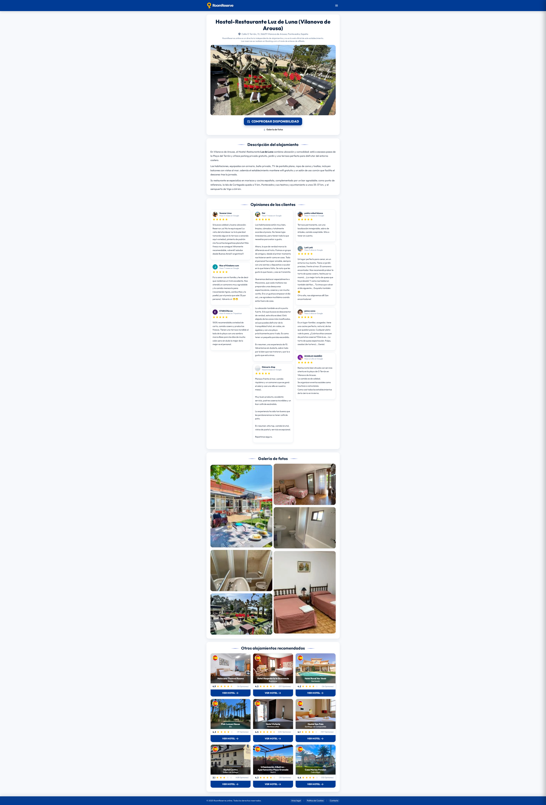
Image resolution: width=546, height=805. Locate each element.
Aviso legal (296, 800)
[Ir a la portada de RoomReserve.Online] (220, 5)
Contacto (334, 800)
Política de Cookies (315, 800)
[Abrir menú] (336, 5)
